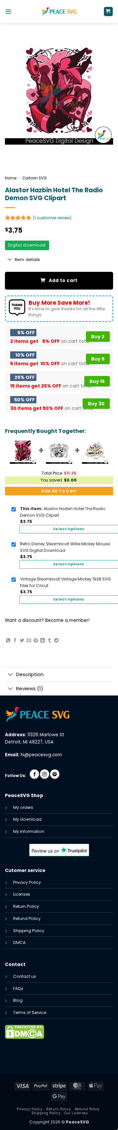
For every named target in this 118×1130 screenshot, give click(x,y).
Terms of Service (29, 1012)
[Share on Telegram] (56, 640)
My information (28, 831)
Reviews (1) (29, 688)
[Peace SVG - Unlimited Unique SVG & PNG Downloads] (59, 11)
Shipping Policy (28, 930)
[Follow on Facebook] (34, 774)
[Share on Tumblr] (49, 640)
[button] (8, 11)
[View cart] (108, 11)
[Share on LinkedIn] (42, 640)
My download (27, 819)
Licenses (21, 894)
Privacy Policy (27, 882)
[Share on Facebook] (15, 640)
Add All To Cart (58, 491)
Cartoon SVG (34, 178)
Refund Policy (27, 918)
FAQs (18, 988)
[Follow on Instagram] (44, 774)
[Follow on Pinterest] (54, 774)
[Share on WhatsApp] (8, 640)
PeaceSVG (77, 1122)
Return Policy (26, 906)
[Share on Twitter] (22, 640)
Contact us (24, 976)
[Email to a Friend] (29, 640)
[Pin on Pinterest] (35, 640)
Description (30, 674)
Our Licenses (76, 1113)
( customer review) (52, 218)
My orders (23, 807)
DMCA (19, 942)
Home (10, 178)
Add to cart (63, 280)
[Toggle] (9, 260)
